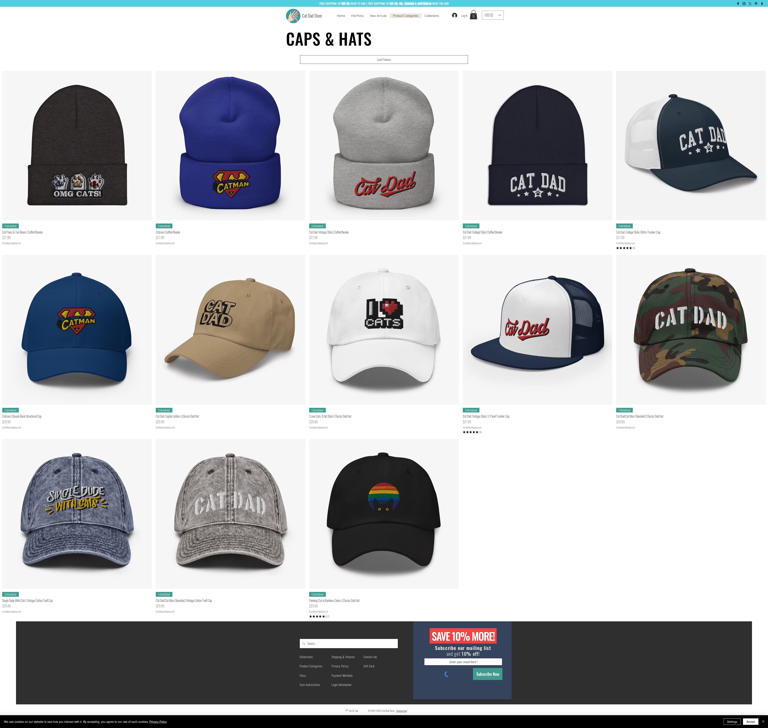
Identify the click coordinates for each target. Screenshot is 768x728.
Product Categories (311, 666)
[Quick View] (77, 146)
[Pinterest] (756, 4)
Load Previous (384, 59)
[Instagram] (744, 4)
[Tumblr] (762, 4)
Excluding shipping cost (11, 243)
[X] (750, 4)
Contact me (401, 710)
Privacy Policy (158, 722)
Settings (732, 722)
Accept (750, 722)
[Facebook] (738, 4)
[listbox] (493, 15)
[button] (473, 14)
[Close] (763, 721)
